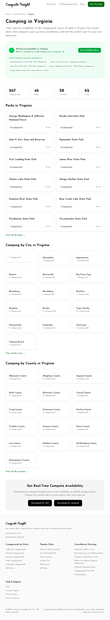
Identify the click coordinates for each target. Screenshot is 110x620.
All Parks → (45, 568)
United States (19, 14)
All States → (11, 568)
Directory (51, 4)
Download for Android (68, 503)
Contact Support (13, 591)
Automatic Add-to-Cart (84, 549)
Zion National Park (48, 553)
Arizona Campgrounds (15, 557)
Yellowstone (45, 564)
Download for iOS (40, 503)
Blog (82, 4)
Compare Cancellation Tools (86, 557)
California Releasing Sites (85, 567)
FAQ (8, 587)
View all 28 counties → (17, 471)
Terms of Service (12, 598)
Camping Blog (80, 575)
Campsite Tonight (18, 4)
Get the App (96, 4)
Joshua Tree (45, 561)
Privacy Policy (11, 594)
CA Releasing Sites (68, 4)
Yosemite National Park (50, 549)
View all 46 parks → (15, 235)
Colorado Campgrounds (15, 564)
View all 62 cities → (15, 353)
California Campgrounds (16, 549)
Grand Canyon (46, 557)
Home (8, 14)
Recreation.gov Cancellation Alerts (88, 553)
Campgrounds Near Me (84, 571)
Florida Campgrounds (15, 553)
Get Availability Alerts (89, 50)
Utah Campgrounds (14, 561)
